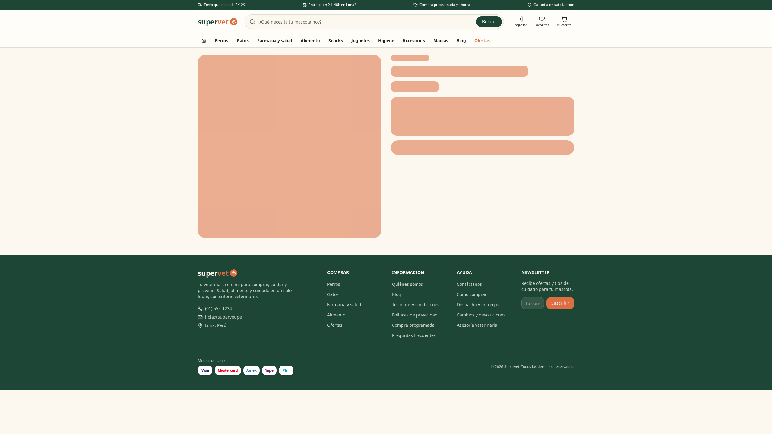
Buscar (489, 21)
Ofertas (482, 40)
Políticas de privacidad (415, 315)
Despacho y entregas (478, 304)
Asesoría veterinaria (477, 325)
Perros (221, 40)
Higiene (386, 40)
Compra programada (413, 325)
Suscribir (560, 303)
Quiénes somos (407, 284)
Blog (461, 40)
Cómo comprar (472, 294)
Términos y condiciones (415, 304)
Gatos (243, 40)
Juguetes (360, 40)
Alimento (310, 40)
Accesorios (414, 40)
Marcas (440, 40)
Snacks (335, 40)
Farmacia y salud (274, 40)
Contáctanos (469, 284)
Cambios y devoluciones (481, 315)
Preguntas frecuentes (414, 335)
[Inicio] (204, 41)
